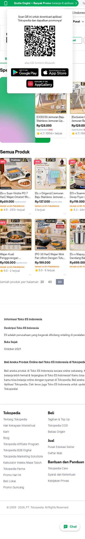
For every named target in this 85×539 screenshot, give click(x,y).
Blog (6, 438)
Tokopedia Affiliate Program (21, 444)
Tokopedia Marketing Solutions (23, 456)
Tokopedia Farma (14, 468)
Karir (6, 431)
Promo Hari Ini (12, 475)
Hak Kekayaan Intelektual (19, 425)
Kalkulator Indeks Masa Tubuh (22, 462)
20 (42, 282)
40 (50, 282)
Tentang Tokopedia (15, 419)
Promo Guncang (13, 487)
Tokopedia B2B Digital (17, 450)
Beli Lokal (9, 481)
